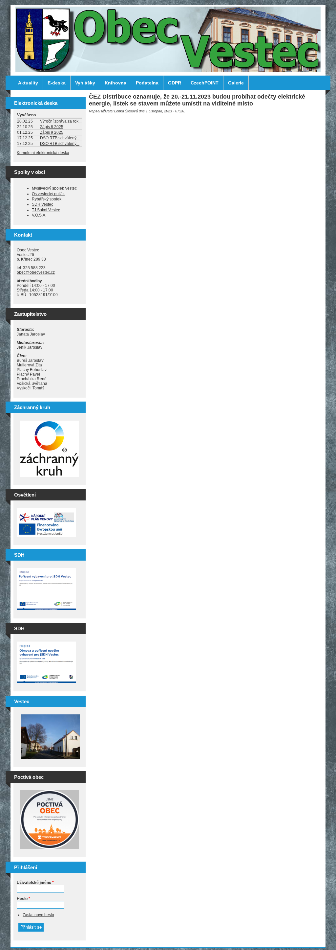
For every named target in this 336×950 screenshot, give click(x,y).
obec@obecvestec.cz (36, 272)
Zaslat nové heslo (38, 915)
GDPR (174, 82)
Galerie (236, 82)
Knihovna (115, 82)
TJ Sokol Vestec (46, 210)
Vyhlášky (85, 82)
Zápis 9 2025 (51, 132)
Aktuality (28, 82)
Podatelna (147, 82)
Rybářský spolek (46, 199)
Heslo (23, 898)
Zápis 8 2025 (51, 127)
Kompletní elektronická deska (43, 153)
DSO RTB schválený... (59, 138)
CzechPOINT (205, 82)
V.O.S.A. (39, 215)
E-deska (57, 82)
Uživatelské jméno (35, 882)
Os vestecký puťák (48, 194)
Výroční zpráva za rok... (60, 121)
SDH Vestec (42, 204)
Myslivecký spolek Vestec (54, 188)
